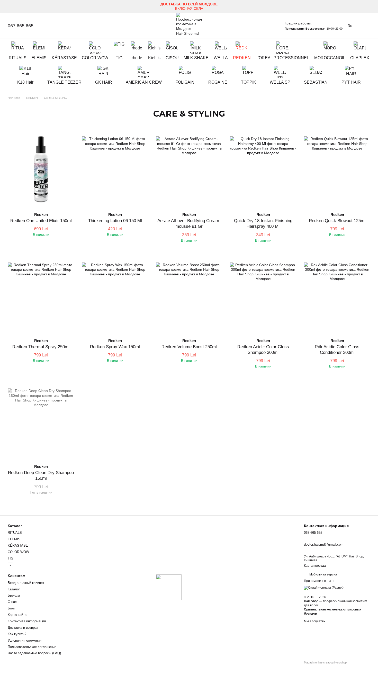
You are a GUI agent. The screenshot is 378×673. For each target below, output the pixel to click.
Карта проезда (315, 565)
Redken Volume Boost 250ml (189, 346)
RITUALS (17, 58)
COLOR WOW (95, 58)
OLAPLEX (359, 58)
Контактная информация (27, 621)
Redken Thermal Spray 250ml (40, 346)
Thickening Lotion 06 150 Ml (115, 220)
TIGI (119, 58)
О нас (12, 602)
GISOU (172, 58)
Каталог (14, 589)
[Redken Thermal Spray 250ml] (41, 295)
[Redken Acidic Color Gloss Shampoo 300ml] (263, 295)
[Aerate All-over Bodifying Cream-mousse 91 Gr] (189, 169)
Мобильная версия (323, 574)
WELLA (221, 58)
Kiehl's (154, 58)
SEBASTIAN (316, 82)
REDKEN (242, 58)
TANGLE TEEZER (64, 82)
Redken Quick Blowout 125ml (337, 220)
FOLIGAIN (184, 82)
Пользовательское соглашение (32, 647)
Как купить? (17, 634)
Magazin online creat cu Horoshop (325, 662)
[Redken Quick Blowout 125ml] (337, 169)
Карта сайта (17, 615)
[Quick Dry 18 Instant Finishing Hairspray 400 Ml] (263, 169)
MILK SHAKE (196, 58)
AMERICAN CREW (144, 82)
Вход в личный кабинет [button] (26, 583)
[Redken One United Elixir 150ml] (41, 169)
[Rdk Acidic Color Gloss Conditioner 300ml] (337, 295)
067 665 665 (20, 25)
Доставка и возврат (23, 628)
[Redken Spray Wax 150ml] (115, 295)
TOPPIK (248, 82)
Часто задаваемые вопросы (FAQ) (34, 653)
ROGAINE (217, 82)
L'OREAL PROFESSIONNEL (282, 58)
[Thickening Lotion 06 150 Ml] (115, 169)
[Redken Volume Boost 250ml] (189, 295)
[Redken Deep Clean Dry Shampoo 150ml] (41, 421)
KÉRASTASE (64, 58)
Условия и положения (24, 640)
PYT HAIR (351, 82)
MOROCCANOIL (329, 58)
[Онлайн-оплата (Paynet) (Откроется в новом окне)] (324, 587)
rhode (137, 58)
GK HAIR (103, 82)
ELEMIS (39, 58)
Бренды (14, 595)
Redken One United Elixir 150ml (41, 220)
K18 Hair (25, 82)
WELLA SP (280, 82)
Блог (11, 608)
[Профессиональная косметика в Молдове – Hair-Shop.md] (169, 587)
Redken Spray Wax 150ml (115, 346)
